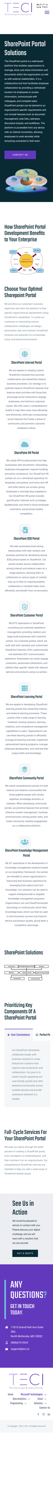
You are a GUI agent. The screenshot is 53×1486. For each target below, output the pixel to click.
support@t (17, 1348)
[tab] (19, 1034)
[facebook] (38, 1414)
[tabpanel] (27, 1074)
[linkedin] (49, 1414)
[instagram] (43, 1414)
